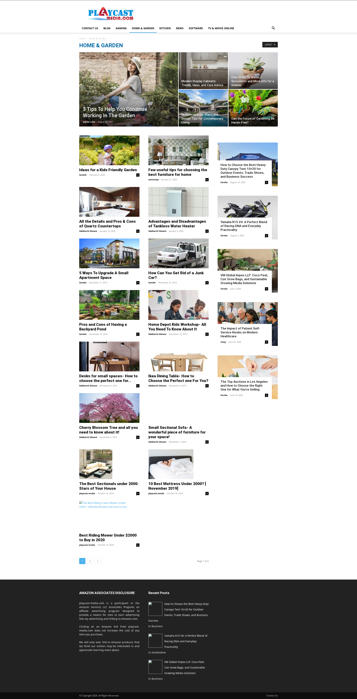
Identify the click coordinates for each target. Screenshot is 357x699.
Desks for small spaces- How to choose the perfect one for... (108, 378)
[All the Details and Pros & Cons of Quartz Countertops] (109, 202)
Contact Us (90, 28)
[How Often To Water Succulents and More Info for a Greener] (253, 70)
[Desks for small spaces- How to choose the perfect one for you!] (109, 356)
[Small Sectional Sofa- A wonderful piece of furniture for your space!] (178, 408)
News (180, 28)
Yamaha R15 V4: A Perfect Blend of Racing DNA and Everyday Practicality (244, 226)
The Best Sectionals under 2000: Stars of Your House (109, 486)
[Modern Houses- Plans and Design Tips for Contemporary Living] (203, 108)
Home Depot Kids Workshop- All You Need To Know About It (177, 326)
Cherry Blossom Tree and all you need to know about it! (108, 429)
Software (196, 28)
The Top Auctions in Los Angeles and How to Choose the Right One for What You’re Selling (244, 385)
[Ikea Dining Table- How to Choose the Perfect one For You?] (178, 356)
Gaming (121, 28)
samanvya (153, 179)
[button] (273, 28)
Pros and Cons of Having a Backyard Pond (103, 326)
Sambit (82, 174)
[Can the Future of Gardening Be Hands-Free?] (253, 108)
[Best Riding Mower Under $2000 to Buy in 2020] (109, 516)
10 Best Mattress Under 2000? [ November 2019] (177, 486)
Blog (106, 28)
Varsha (224, 182)
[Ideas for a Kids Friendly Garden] (109, 150)
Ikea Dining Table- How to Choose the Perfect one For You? (178, 378)
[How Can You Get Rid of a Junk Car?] (178, 253)
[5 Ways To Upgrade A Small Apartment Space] (109, 253)
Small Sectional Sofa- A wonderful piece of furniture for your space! (177, 432)
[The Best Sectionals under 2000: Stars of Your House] (109, 464)
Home (82, 38)
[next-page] (97, 561)
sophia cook (89, 121)
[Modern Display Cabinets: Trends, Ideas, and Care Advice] (203, 70)
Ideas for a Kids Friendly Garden (108, 170)
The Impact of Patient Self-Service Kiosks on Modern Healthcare (240, 332)
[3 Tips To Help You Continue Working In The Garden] (128, 95)
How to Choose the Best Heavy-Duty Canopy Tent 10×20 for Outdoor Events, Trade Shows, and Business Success (243, 170)
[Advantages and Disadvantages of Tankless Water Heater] (178, 202)
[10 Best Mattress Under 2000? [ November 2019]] (178, 464)
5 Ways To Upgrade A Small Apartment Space (103, 275)
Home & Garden (143, 28)
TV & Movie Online (221, 28)
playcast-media (87, 493)
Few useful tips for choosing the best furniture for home (177, 172)
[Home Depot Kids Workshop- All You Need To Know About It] (178, 305)
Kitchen (165, 28)
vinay (223, 341)
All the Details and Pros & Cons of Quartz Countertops (107, 223)
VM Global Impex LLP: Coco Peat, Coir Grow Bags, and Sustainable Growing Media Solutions (244, 279)
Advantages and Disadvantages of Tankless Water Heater (177, 223)
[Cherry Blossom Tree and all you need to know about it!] (109, 408)
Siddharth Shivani (88, 231)
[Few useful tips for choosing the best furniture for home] (178, 150)
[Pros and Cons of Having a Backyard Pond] (109, 305)
